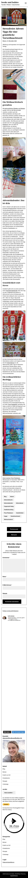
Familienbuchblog (8, 509)
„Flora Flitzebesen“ (13, 404)
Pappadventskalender (11, 290)
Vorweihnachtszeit (15, 516)
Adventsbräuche (8, 500)
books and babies (10, 2)
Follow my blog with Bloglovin (10, 611)
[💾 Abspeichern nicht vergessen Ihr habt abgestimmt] (14, 709)
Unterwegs (5, 784)
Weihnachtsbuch (8, 519)
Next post (14, 535)
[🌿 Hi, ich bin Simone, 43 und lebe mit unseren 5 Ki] (14, 656)
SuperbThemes (14, 875)
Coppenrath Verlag (9, 506)
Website (5, 593)
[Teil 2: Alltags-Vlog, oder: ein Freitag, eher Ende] (14, 669)
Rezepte (5, 781)
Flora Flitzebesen (8, 513)
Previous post (14, 529)
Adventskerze (10, 363)
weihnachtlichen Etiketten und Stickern (14, 108)
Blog (5, 496)
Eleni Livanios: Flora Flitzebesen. (11, 478)
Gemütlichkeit (19, 513)
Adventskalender (8, 503)
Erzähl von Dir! (6, 775)
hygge (5, 516)
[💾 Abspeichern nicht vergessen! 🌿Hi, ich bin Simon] (14, 642)
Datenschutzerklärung (8, 862)
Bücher (4, 772)
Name (5, 576)
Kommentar (6, 557)
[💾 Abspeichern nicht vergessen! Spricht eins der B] (14, 629)
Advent (12, 496)
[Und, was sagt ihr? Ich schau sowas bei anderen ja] (14, 723)
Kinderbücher (6, 778)
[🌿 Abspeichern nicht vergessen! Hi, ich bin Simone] (14, 696)
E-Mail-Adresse (7, 585)
